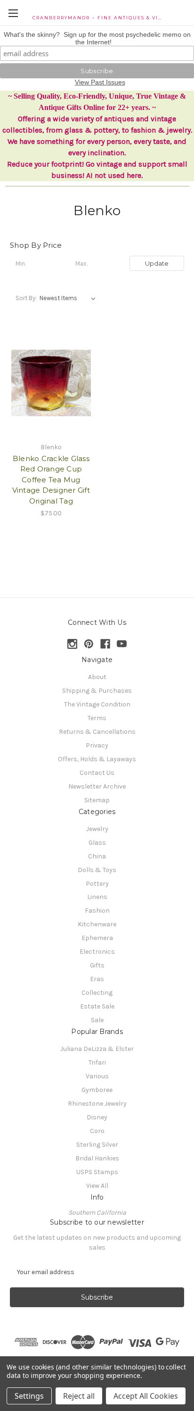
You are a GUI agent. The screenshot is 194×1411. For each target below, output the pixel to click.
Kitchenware (97, 924)
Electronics (97, 952)
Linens (97, 897)
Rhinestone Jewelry (97, 1104)
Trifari (97, 1062)
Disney (97, 1117)
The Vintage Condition (97, 704)
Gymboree (97, 1090)
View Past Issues (100, 82)
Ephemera (97, 938)
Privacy (97, 745)
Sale (97, 1020)
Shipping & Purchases (97, 691)
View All (97, 1186)
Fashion (97, 911)
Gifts (97, 965)
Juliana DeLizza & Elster (97, 1049)
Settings (29, 1396)
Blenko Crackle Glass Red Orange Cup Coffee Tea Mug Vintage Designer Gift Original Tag (51, 479)
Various (97, 1076)
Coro (97, 1131)
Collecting (97, 993)
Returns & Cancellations (97, 732)
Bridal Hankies (97, 1158)
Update (157, 263)
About (97, 677)
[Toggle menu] (13, 13)
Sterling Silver (97, 1145)
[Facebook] (105, 644)
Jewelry (97, 829)
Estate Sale (97, 1006)
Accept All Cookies (145, 1396)
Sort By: (26, 298)
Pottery (97, 884)
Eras (97, 979)
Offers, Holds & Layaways (97, 759)
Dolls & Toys (97, 870)
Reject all (79, 1396)
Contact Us (97, 773)
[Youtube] (122, 644)
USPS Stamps (97, 1172)
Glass (97, 843)
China (97, 856)
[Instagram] (72, 644)
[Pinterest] (89, 644)
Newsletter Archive (97, 786)
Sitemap (97, 800)
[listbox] (69, 298)
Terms (97, 718)
